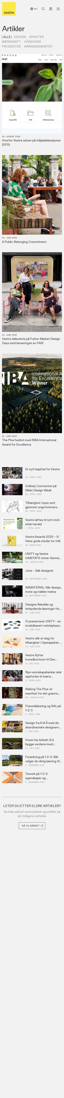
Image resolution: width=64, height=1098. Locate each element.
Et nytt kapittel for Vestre (42, 469)
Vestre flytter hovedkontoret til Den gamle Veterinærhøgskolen (43, 659)
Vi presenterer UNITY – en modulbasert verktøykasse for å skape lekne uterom (43, 625)
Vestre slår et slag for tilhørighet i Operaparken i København (42, 642)
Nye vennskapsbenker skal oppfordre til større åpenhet (43, 676)
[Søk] (43, 9)
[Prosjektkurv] (50, 9)
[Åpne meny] (58, 9)
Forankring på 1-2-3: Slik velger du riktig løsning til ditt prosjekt (42, 761)
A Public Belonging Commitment (24, 242)
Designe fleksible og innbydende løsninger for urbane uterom (42, 609)
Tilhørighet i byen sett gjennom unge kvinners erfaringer (41, 507)
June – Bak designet (39, 570)
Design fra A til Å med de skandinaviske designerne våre (43, 727)
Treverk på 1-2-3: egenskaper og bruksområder (36, 778)
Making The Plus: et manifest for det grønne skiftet (41, 693)
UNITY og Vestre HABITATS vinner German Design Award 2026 (43, 558)
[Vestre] (9, 9)
